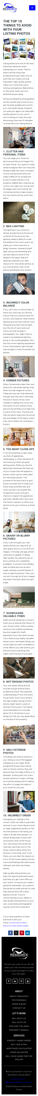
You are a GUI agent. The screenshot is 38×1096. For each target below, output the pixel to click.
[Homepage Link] (10, 8)
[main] (19, 477)
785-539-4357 (18, 1079)
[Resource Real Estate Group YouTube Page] (27, 981)
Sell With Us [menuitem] (19, 1022)
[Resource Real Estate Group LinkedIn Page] (15, 981)
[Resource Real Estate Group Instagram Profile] (21, 981)
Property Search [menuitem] (19, 1030)
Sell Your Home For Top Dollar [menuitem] (19, 1058)
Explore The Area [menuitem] (19, 1026)
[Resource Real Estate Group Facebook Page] (8, 981)
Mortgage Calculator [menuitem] (19, 1048)
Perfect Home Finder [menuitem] (19, 1040)
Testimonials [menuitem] (19, 1000)
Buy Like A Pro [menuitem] (19, 1044)
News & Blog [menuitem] (19, 1004)
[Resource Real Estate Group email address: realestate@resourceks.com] (6, 1082)
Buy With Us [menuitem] (19, 1018)
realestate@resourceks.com (20, 1082)
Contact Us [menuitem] (19, 1008)
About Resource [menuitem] (19, 996)
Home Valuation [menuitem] (19, 1052)
